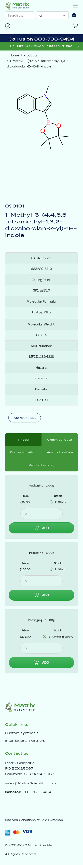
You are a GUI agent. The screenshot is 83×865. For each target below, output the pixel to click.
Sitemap (56, 820)
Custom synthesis (22, 733)
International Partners (25, 741)
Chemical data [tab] (59, 440)
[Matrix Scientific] (17, 6)
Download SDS (24, 417)
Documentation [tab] (23, 452)
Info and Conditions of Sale (26, 820)
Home (14, 55)
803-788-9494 (37, 792)
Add (45, 528)
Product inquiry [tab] (41, 465)
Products (31, 55)
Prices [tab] (23, 440)
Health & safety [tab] (59, 452)
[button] (78, 46)
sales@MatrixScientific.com (30, 783)
